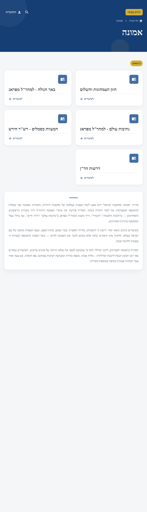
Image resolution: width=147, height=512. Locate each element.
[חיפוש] (26, 12)
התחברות (11, 12)
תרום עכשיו (134, 12)
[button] (109, 88)
